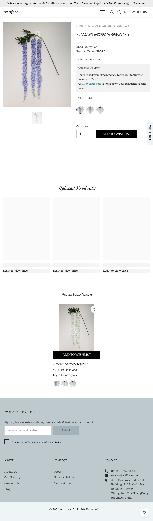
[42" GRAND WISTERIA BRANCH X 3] (76, 327)
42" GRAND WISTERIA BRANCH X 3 (71, 364)
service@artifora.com (131, 3)
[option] (37, 64)
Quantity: (82, 126)
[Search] (112, 12)
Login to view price (88, 59)
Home (79, 25)
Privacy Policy (54, 442)
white (72, 383)
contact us (95, 83)
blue (56, 383)
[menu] (102, 12)
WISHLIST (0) (150, 133)
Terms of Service (35, 442)
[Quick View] (94, 309)
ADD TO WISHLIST (116, 134)
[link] (26, 265)
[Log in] (119, 12)
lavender (64, 383)
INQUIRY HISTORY (135, 12)
